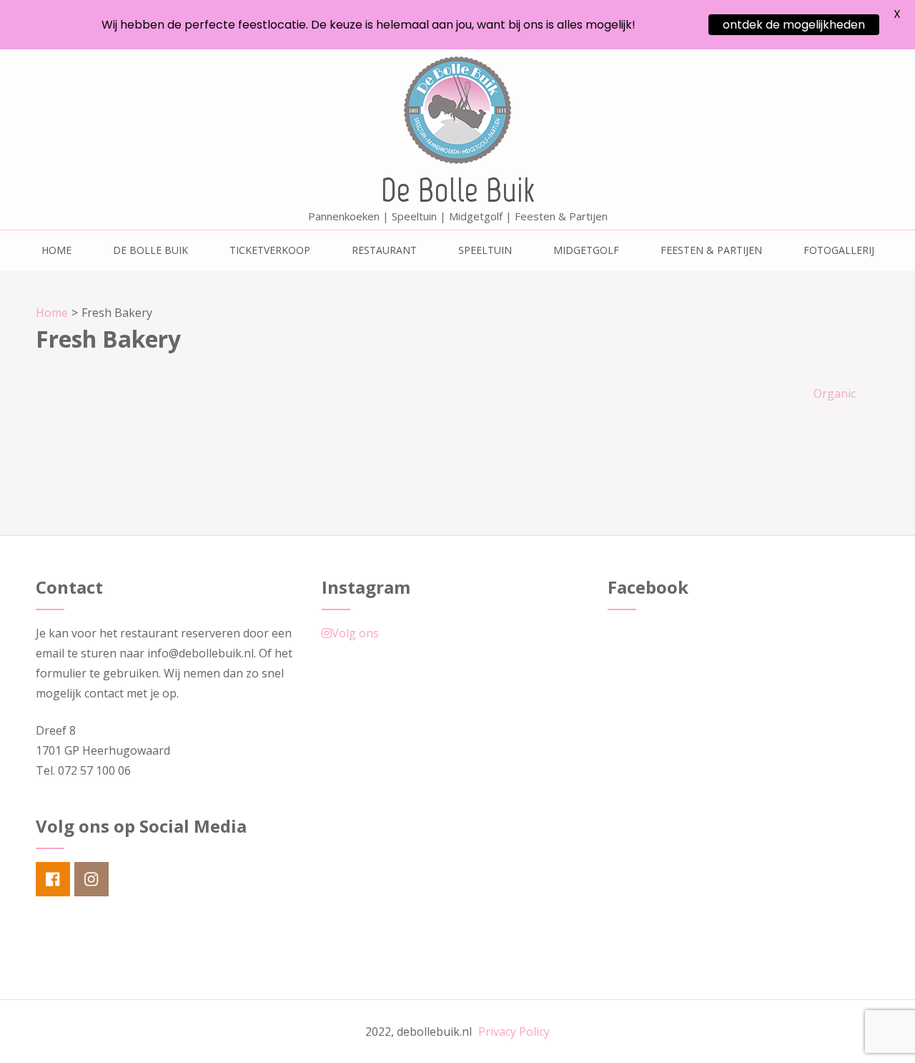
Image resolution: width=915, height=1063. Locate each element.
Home (56, 250)
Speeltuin (485, 250)
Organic (834, 393)
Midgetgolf (586, 250)
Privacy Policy (514, 1031)
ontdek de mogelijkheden (794, 24)
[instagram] (91, 879)
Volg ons (355, 633)
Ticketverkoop (269, 250)
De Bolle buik (150, 250)
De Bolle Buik (458, 189)
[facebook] (53, 879)
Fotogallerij (838, 250)
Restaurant (384, 250)
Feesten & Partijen (711, 250)
